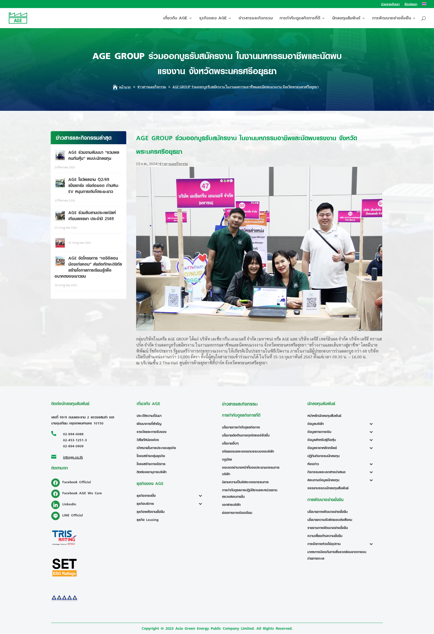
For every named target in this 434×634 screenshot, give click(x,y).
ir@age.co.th (73, 457)
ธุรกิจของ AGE (213, 18)
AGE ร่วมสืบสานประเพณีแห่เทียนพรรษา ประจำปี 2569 (92, 215)
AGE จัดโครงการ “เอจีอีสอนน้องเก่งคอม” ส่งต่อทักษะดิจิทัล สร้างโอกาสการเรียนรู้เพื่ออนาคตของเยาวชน (88, 267)
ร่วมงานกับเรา (390, 5)
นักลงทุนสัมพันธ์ (346, 18)
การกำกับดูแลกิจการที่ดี (300, 18)
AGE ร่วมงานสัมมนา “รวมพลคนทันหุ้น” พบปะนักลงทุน (93, 155)
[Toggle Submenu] (201, 496)
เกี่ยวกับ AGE (175, 18)
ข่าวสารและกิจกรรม (256, 18)
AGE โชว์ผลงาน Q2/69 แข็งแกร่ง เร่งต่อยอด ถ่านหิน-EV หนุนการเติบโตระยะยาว (93, 185)
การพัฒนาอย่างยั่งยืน (391, 18)
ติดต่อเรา (410, 5)
